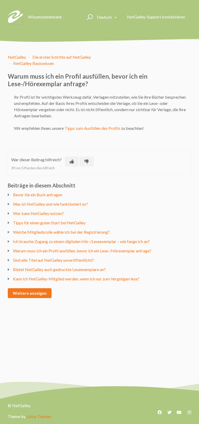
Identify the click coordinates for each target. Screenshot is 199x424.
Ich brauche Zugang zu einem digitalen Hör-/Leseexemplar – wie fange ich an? (81, 241)
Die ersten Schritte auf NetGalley (61, 57)
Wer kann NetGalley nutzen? (38, 213)
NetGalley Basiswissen (33, 63)
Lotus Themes (38, 416)
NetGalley (17, 57)
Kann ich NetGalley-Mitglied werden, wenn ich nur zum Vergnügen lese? (76, 278)
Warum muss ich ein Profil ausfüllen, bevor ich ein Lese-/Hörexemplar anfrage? (82, 250)
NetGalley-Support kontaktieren (156, 16)
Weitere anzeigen (30, 293)
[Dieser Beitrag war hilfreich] (72, 161)
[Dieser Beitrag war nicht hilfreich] (87, 161)
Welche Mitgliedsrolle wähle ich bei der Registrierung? (61, 232)
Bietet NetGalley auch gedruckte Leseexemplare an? (59, 269)
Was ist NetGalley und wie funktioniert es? (50, 203)
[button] (89, 17)
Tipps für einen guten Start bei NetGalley (49, 222)
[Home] (15, 17)
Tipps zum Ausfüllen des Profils (92, 128)
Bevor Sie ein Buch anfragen (37, 194)
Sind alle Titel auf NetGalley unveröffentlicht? (53, 260)
